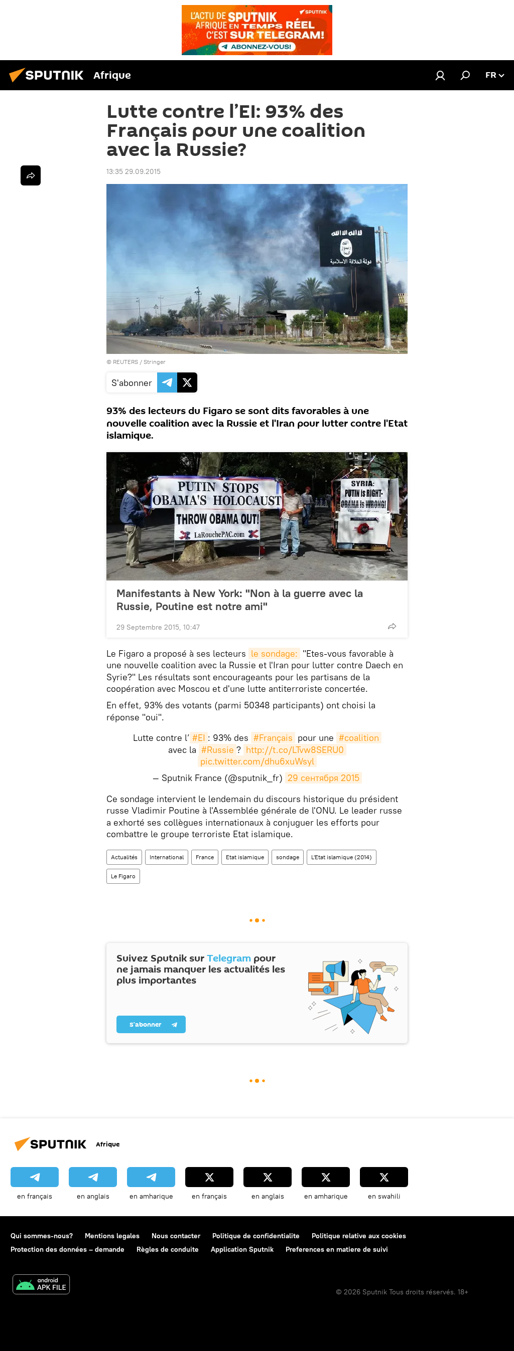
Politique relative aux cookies (359, 1235)
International (167, 857)
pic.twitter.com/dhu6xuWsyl (257, 761)
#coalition (359, 737)
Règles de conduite (168, 1249)
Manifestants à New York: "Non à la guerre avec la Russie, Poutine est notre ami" (239, 600)
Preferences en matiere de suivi (337, 1249)
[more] (392, 626)
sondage (287, 857)
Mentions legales (112, 1235)
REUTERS (125, 361)
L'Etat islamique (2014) (341, 857)
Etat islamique (245, 857)
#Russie (217, 749)
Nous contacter (176, 1235)
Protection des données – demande (67, 1249)
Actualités (124, 857)
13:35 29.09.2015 (133, 171)
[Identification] (440, 75)
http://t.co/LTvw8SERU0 (295, 749)
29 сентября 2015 (323, 778)
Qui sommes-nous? (42, 1235)
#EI (198, 737)
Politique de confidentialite (256, 1235)
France (205, 857)
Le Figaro (123, 876)
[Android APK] (41, 1285)
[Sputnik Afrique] (49, 83)
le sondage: (274, 653)
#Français (273, 737)
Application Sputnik (242, 1249)
